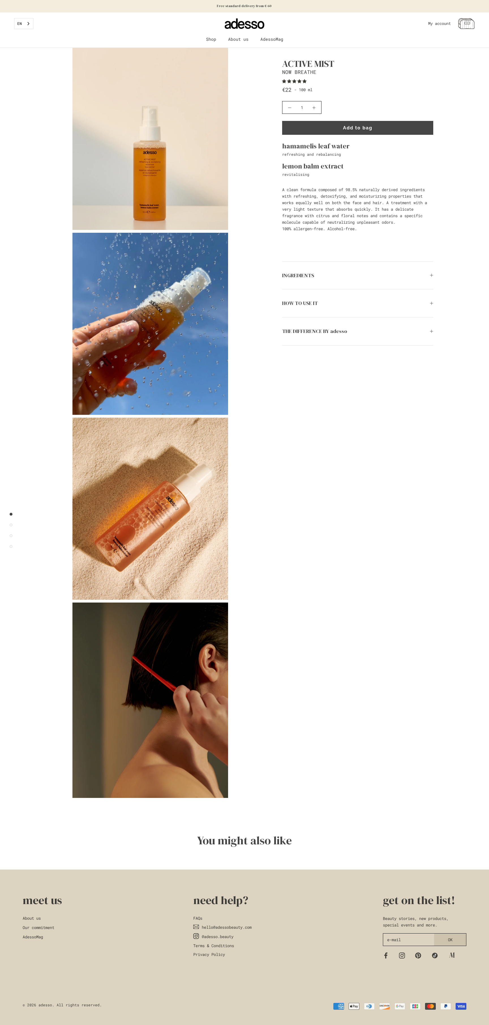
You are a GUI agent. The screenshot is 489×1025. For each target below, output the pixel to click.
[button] (295, 81)
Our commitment (38, 927)
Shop (211, 39)
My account (439, 23)
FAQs (197, 918)
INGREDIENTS (298, 275)
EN (19, 23)
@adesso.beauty (217, 936)
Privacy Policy (209, 954)
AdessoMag (271, 39)
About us (238, 39)
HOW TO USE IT (300, 303)
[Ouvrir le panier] (466, 24)
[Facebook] (386, 955)
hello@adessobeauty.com (227, 927)
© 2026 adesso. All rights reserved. (62, 1004)
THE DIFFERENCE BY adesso (314, 331)
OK (450, 939)
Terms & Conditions (213, 945)
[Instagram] (402, 955)
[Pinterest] (418, 955)
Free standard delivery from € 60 (244, 6)
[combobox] (23, 23)
